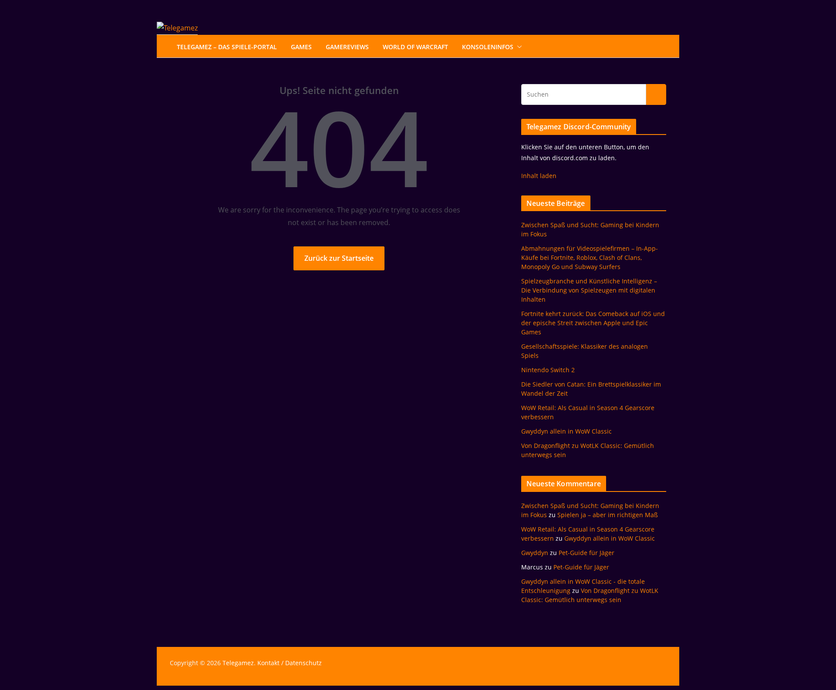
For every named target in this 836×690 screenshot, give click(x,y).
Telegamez (238, 663)
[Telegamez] (177, 28)
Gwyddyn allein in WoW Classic (566, 431)
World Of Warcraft (415, 47)
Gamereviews (347, 47)
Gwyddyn (534, 553)
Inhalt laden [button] (538, 176)
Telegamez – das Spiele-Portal (227, 47)
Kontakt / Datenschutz (289, 663)
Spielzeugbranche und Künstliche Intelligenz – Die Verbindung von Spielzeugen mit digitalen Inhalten (589, 290)
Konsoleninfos (487, 47)
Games (301, 47)
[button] (517, 47)
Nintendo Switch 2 (548, 370)
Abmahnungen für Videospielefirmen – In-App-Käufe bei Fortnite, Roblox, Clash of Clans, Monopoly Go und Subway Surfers (589, 257)
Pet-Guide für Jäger (586, 553)
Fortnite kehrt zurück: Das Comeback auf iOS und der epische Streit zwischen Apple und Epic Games (593, 323)
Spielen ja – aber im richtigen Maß (607, 515)
